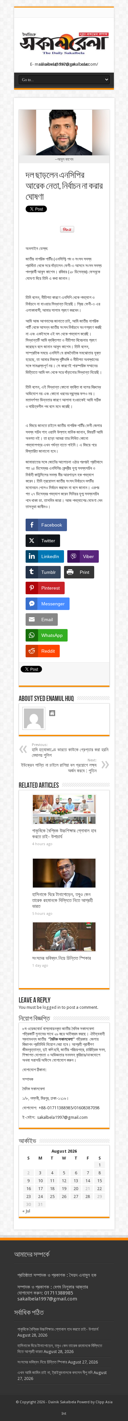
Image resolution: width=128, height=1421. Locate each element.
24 (40, 1196)
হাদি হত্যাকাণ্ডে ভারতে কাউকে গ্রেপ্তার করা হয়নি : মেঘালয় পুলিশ (71, 750)
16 (28, 1188)
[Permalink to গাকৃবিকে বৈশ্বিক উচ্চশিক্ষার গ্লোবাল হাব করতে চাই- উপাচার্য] (64, 809)
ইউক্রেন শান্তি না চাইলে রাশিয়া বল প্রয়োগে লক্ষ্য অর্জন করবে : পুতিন (58, 765)
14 (87, 1180)
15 (99, 1180)
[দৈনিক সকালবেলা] (64, 56)
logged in (52, 1007)
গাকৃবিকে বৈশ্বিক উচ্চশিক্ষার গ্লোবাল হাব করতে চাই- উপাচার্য (57, 1329)
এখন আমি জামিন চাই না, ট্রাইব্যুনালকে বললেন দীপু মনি (55, 1372)
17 (40, 1188)
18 (52, 1188)
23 (28, 1196)
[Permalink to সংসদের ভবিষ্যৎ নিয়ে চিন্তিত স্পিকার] (64, 936)
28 (87, 1196)
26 (64, 1196)
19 (64, 1188)
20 (76, 1188)
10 (40, 1180)
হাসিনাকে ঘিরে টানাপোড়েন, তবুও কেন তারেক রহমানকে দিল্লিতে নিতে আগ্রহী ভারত (62, 900)
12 (64, 1180)
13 (76, 1180)
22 (99, 1188)
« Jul (26, 1210)
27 (76, 1196)
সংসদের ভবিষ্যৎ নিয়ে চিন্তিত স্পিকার (61, 958)
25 (52, 1196)
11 (52, 1180)
